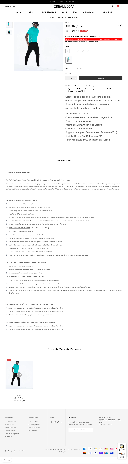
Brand (64, 12)
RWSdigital (62, 452)
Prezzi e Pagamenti (34, 428)
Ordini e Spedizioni (34, 425)
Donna (18, 12)
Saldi (75, 12)
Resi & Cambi (107, 12)
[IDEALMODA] (64, 6)
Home (52, 18)
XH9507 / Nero (19, 398)
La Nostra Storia (90, 12)
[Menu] (125, 444)
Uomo (31, 12)
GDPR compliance (10, 422)
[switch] (122, 457)
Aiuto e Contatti (33, 422)
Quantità (68, 74)
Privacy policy (9, 425)
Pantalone (61, 18)
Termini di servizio (10, 428)
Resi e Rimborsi (32, 431)
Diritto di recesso (10, 431)
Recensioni (8, 437)
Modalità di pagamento (12, 434)
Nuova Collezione (48, 12)
